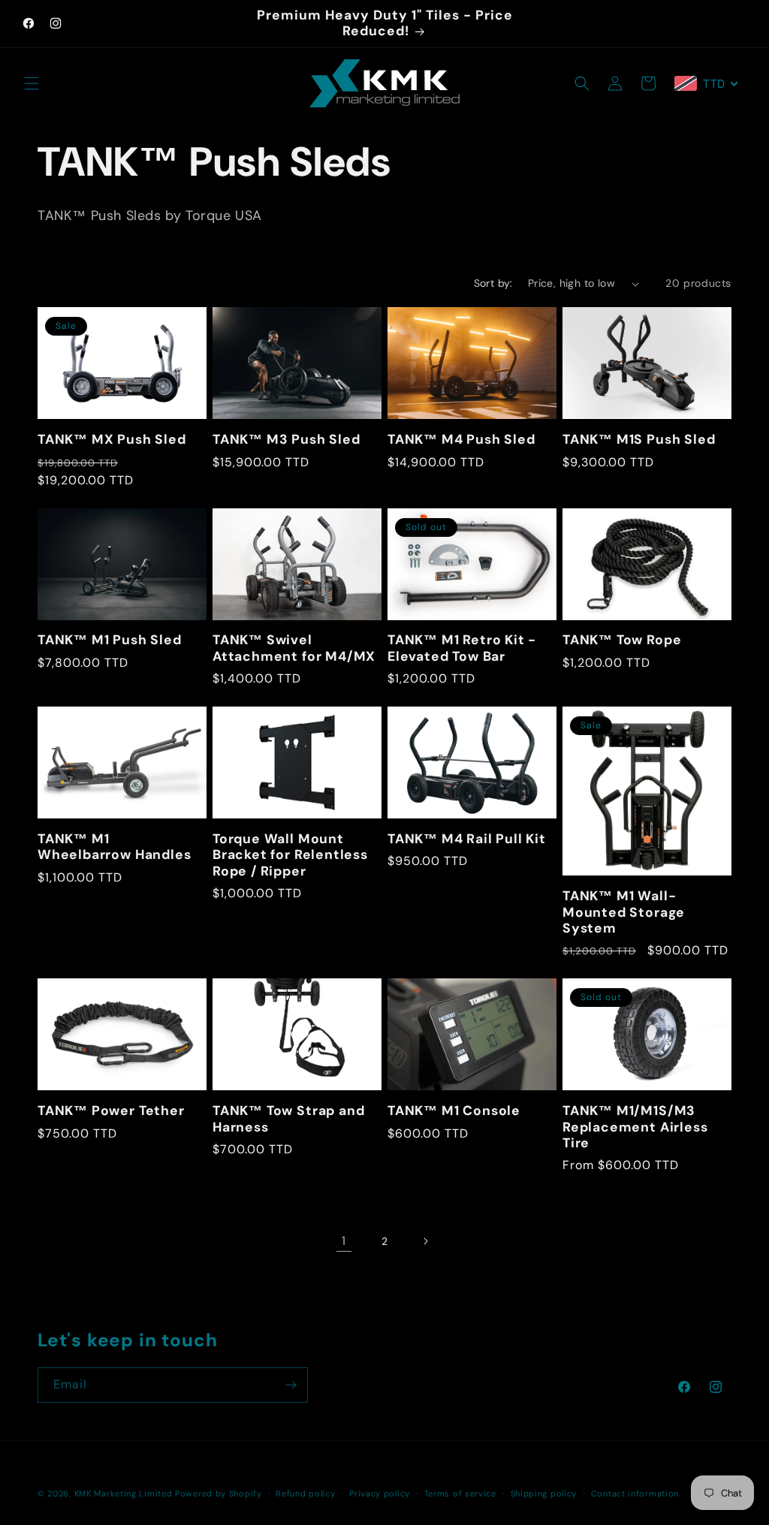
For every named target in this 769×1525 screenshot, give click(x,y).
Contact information (635, 1493)
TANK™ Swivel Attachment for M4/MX (294, 648)
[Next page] (425, 1241)
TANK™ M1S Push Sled (638, 440)
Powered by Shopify (218, 1493)
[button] (31, 83)
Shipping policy (544, 1493)
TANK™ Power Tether (111, 1111)
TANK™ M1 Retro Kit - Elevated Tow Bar (462, 648)
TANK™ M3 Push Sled (286, 440)
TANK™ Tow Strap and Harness (288, 1119)
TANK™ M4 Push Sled (461, 440)
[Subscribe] (290, 1385)
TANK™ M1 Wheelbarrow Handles (114, 847)
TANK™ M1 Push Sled (110, 640)
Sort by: (493, 283)
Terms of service (460, 1493)
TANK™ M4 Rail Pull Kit (467, 839)
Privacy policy (379, 1493)
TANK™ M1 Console (454, 1111)
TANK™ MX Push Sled (112, 440)
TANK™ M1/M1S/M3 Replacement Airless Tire (634, 1127)
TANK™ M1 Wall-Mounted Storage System (623, 912)
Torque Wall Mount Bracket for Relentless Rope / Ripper (290, 855)
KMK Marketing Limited (123, 1493)
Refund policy (305, 1493)
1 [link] (344, 1241)
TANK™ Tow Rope (621, 640)
